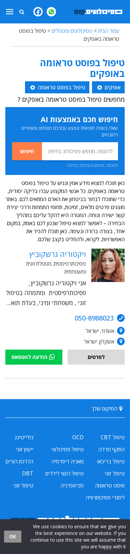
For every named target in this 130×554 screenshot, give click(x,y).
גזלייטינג (24, 437)
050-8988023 (94, 317)
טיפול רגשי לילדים (64, 473)
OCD (78, 437)
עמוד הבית (108, 30)
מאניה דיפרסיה (67, 461)
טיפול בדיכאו (111, 461)
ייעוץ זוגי (24, 449)
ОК (12, 536)
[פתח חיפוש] (21, 11)
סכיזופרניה (72, 485)
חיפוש (27, 151)
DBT (27, 473)
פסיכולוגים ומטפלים (72, 30)
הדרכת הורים (19, 461)
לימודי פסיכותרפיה (105, 497)
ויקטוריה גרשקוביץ (57, 254)
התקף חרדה (111, 449)
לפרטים (96, 357)
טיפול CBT (113, 437)
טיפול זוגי (115, 473)
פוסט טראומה (110, 485)
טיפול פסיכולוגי (67, 449)
